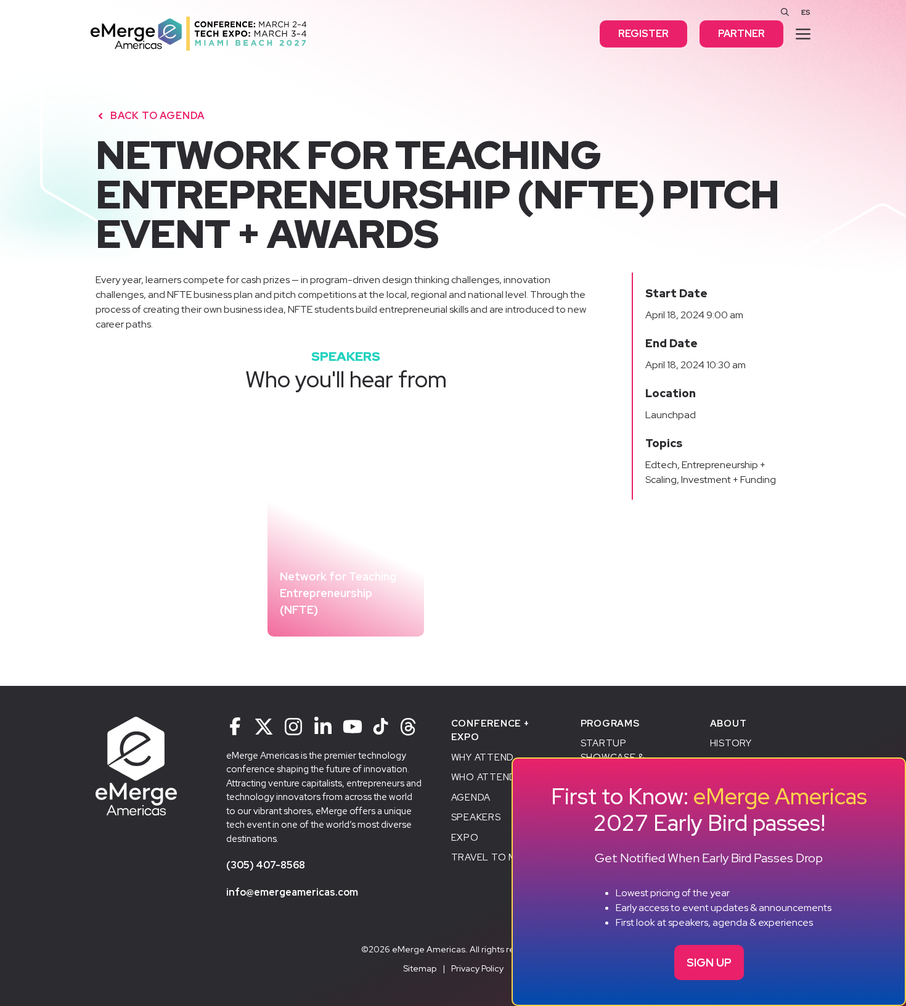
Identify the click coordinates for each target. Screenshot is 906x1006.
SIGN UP (709, 962)
